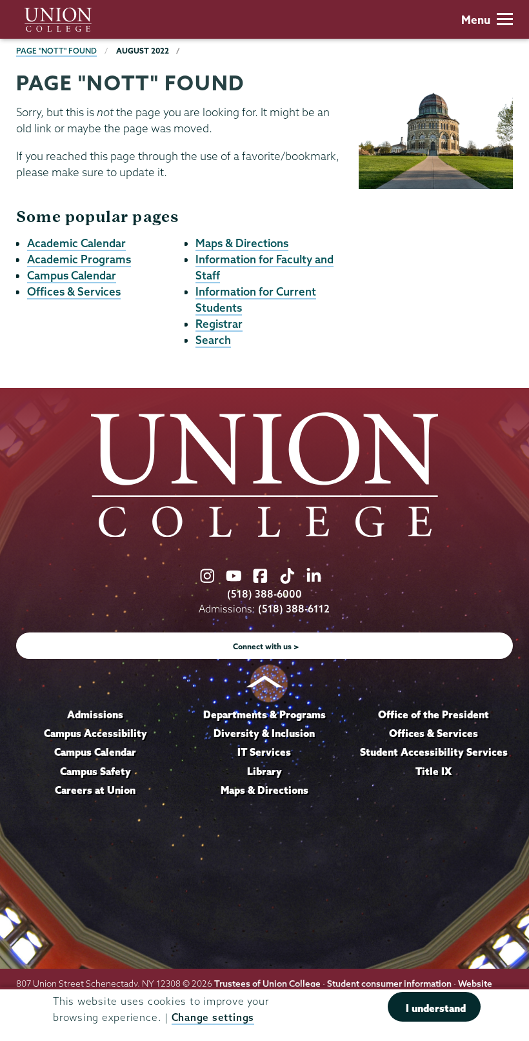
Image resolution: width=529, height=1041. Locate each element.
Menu (475, 19)
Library (264, 771)
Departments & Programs (264, 714)
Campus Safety (95, 771)
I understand (436, 1008)
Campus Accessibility (95, 733)
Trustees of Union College (267, 983)
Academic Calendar (76, 243)
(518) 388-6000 (264, 594)
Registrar (219, 323)
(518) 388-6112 (294, 609)
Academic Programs (79, 259)
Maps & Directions (241, 243)
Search (213, 340)
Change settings (213, 1017)
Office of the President (433, 714)
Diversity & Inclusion (264, 733)
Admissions (95, 714)
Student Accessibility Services (434, 751)
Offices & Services (74, 291)
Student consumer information (389, 983)
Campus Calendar (71, 275)
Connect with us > (266, 646)
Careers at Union (95, 789)
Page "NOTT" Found (56, 51)
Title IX (433, 771)
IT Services (264, 751)
